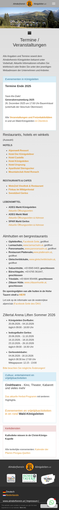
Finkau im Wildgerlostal (21, 189)
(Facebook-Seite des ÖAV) (27, 303)
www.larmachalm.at (33, 245)
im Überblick (41, 121)
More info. (23, 507)
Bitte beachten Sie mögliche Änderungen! (24, 368)
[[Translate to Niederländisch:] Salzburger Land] (48, 479)
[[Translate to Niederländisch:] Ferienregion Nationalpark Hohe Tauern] (29, 478)
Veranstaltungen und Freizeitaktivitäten (31, 117)
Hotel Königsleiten (19, 161)
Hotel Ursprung (17, 164)
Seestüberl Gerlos (18, 193)
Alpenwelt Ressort (18, 150)
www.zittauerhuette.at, (35, 282)
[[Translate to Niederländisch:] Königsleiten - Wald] (11, 478)
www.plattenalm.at (42, 252)
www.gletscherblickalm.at (42, 259)
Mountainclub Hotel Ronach (24, 172)
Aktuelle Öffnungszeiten (21, 211)
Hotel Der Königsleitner (21, 154)
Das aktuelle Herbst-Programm (21, 396)
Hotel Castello (16, 157)
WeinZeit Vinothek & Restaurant (26, 186)
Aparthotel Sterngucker (21, 168)
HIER (22, 295)
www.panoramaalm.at (36, 248)
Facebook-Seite (31, 241)
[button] (51, 502)
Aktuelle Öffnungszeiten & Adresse (26, 218)
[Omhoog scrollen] (41, 502)
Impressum (32, 501)
